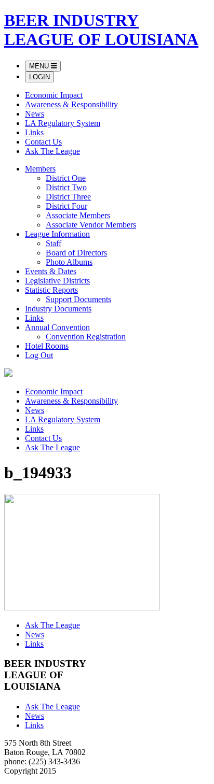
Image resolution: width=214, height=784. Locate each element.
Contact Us (43, 141)
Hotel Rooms (47, 345)
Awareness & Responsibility (71, 104)
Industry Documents (58, 308)
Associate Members (78, 215)
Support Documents (78, 299)
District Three (68, 196)
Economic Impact (54, 95)
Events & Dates (50, 271)
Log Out (39, 355)
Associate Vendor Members (91, 224)
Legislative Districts (57, 280)
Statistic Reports (51, 290)
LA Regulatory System (62, 123)
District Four (66, 206)
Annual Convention (57, 327)
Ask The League (52, 151)
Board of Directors (76, 252)
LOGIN (39, 77)
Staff (53, 243)
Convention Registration (86, 336)
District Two (66, 187)
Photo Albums (69, 262)
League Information (57, 234)
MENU (40, 66)
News (34, 113)
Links (34, 132)
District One (66, 178)
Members (40, 168)
